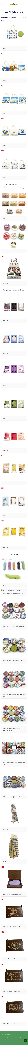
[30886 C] (14, 130)
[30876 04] (14, 403)
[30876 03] (14, 370)
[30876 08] (14, 533)
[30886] (14, 33)
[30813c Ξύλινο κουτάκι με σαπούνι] (14, 976)
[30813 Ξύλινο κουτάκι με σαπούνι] (14, 879)
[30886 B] (14, 98)
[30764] (14, 236)
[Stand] (14, 846)
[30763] (14, 203)
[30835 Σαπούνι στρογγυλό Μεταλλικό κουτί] (14, 611)
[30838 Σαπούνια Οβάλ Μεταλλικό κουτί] (14, 782)
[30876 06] (14, 468)
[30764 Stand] (14, 268)
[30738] (14, 570)
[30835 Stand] (14, 814)
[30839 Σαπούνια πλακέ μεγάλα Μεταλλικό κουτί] (14, 713)
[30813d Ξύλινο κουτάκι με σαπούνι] (14, 1009)
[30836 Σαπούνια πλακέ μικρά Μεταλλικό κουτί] (14, 679)
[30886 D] (14, 163)
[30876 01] (14, 306)
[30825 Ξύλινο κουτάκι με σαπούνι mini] (10, 590)
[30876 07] (14, 500)
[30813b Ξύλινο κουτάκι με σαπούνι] (14, 944)
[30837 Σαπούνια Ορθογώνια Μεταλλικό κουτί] (14, 747)
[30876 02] (14, 338)
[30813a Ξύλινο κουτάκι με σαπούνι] (14, 911)
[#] (25, 1040)
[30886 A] (14, 65)
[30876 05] (14, 435)
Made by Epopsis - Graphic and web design (11, 1037)
